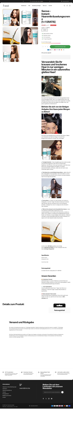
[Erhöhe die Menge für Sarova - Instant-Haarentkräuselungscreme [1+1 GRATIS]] (48, 46)
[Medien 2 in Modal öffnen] (11, 17)
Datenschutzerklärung (7, 390)
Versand (4, 392)
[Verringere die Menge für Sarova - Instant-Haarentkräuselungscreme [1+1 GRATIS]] (43, 46)
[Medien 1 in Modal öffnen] (29, 17)
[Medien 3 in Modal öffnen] (11, 35)
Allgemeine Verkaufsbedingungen (9, 386)
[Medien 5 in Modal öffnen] (11, 53)
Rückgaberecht (6, 393)
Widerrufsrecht (4, 406)
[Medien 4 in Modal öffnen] (29, 35)
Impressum (5, 388)
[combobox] (65, 1)
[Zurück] (23, 1)
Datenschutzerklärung (10, 406)
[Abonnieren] (62, 392)
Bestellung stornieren (7, 395)
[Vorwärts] (49, 1)
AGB (14, 406)
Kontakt (4, 397)
